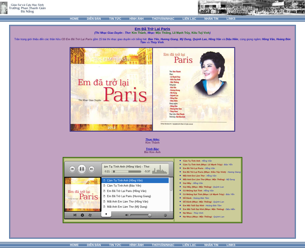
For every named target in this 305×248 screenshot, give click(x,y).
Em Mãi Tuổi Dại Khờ (193, 205)
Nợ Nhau (187, 213)
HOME (74, 18)
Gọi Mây (197, 187)
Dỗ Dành (187, 198)
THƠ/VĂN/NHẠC (163, 18)
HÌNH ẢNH (136, 18)
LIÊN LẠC (189, 18)
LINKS (231, 18)
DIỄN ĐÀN (94, 18)
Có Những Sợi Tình (192, 190)
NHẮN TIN (211, 18)
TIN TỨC (115, 18)
